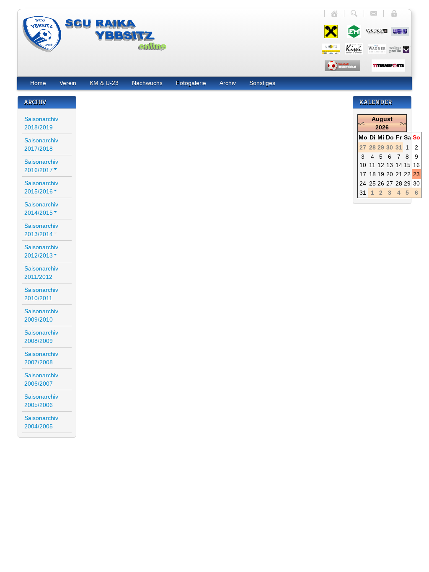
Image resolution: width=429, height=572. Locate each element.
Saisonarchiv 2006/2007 (41, 379)
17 (362, 174)
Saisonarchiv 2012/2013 (41, 251)
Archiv (228, 83)
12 (380, 165)
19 (380, 174)
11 (372, 165)
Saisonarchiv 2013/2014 (41, 229)
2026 (382, 127)
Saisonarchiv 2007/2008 (41, 358)
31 (362, 192)
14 (398, 165)
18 (372, 174)
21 (398, 174)
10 (362, 165)
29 (407, 183)
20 (389, 174)
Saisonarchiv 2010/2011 (41, 293)
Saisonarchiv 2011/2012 (41, 272)
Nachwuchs (147, 83)
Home (38, 83)
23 (416, 174)
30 (416, 183)
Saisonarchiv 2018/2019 (41, 123)
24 (362, 183)
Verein (67, 83)
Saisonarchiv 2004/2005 (41, 422)
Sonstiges (262, 83)
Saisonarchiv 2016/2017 (41, 165)
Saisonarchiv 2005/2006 (41, 400)
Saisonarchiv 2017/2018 (41, 144)
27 (389, 183)
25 (372, 183)
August (382, 119)
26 (380, 183)
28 (398, 183)
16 (416, 165)
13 (389, 165)
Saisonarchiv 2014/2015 (41, 208)
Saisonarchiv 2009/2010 (41, 315)
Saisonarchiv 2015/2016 (41, 187)
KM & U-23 (104, 83)
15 (407, 165)
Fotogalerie (191, 83)
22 (407, 174)
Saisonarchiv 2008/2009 (41, 336)
